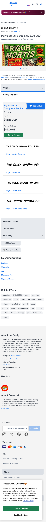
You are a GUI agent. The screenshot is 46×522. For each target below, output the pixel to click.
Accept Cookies (21, 508)
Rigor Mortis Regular (15, 154)
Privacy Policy (28, 500)
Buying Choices (14, 135)
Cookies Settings (21, 515)
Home (3, 22)
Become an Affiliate (10, 463)
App (2, 271)
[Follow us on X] (12, 434)
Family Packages (10, 94)
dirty (28, 313)
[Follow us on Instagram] (5, 434)
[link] (37, 4)
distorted (31, 300)
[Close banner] (41, 12)
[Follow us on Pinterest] (20, 434)
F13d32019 (17, 295)
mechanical (6, 300)
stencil (25, 304)
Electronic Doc (7, 275)
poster (4, 313)
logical (4, 317)
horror (40, 300)
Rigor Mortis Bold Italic (16, 208)
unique (5, 304)
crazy (16, 300)
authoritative (23, 308)
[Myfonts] (13, 5)
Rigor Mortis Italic (14, 172)
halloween (37, 313)
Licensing (7, 235)
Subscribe (34, 428)
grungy (5, 308)
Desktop (4, 263)
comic (23, 300)
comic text (6, 295)
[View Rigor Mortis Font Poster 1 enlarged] (23, 55)
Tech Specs (8, 228)
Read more (5, 409)
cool (32, 308)
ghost (27, 295)
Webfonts (5, 267)
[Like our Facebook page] (27, 434)
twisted (21, 313)
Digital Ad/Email (7, 279)
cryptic (39, 308)
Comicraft (11, 22)
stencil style (15, 304)
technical (35, 295)
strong (12, 313)
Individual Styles (10, 221)
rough (13, 308)
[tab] (20, 68)
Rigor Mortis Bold (14, 190)
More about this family (36, 79)
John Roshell (15, 356)
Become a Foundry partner (13, 459)
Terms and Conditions (11, 477)
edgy (33, 304)
